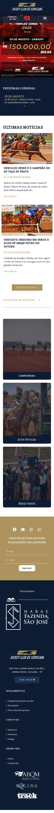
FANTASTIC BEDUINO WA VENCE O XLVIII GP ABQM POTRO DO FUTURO (26, 243)
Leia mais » (11, 196)
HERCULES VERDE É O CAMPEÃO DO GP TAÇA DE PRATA (27, 169)
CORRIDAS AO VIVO (12, 18)
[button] (45, 18)
